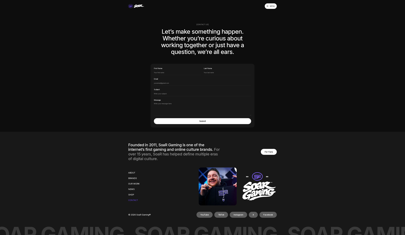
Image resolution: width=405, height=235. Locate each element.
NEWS (131, 189)
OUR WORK (134, 183)
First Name (158, 68)
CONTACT (133, 200)
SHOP (131, 194)
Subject (157, 89)
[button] (271, 6)
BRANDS (132, 178)
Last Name (208, 68)
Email (156, 79)
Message (157, 100)
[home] (136, 6)
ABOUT (131, 172)
